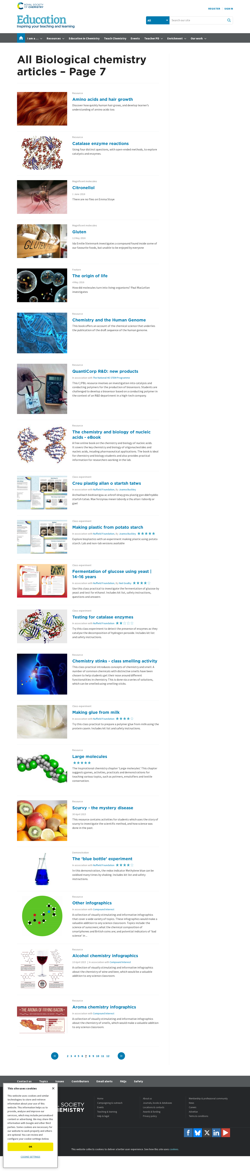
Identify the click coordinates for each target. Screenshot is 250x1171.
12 (107, 1056)
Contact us (24, 1081)
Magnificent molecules (84, 181)
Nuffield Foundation (103, 489)
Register (214, 8)
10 (97, 1056)
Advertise (193, 1111)
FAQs (123, 1081)
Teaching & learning (107, 1111)
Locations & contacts (153, 1107)
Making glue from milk (96, 712)
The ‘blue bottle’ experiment (102, 858)
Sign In (228, 8)
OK (30, 1146)
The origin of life (90, 275)
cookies (173, 1149)
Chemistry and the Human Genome (109, 320)
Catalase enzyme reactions (100, 143)
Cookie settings (30, 1156)
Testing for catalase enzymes (102, 617)
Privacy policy (150, 1116)
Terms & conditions (198, 1116)
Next (121, 1056)
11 (102, 1056)
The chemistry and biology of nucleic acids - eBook (111, 434)
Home (100, 1098)
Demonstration (80, 852)
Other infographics (92, 902)
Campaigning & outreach (109, 1102)
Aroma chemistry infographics (104, 1007)
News (191, 1102)
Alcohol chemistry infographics (105, 955)
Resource (77, 93)
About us (147, 1098)
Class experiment (81, 477)
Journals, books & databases (157, 1102)
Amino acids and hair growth (102, 99)
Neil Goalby (125, 583)
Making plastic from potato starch (107, 527)
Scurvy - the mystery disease (102, 807)
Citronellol (83, 187)
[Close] (53, 1088)
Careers (192, 1107)
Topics (43, 1081)
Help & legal (103, 1116)
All (149, 20)
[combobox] (201, 20)
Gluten (79, 231)
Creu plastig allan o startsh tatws (106, 483)
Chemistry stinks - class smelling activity (114, 661)
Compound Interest (103, 909)
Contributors (80, 1081)
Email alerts (104, 1081)
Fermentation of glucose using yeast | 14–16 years (112, 574)
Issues (59, 1081)
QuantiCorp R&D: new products (105, 371)
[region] (30, 1125)
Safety (138, 1081)
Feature (76, 269)
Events (100, 1107)
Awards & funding (151, 1111)
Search (229, 20)
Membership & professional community (208, 1098)
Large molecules (89, 756)
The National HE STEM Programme (111, 377)
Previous (54, 1056)
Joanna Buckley (127, 489)
